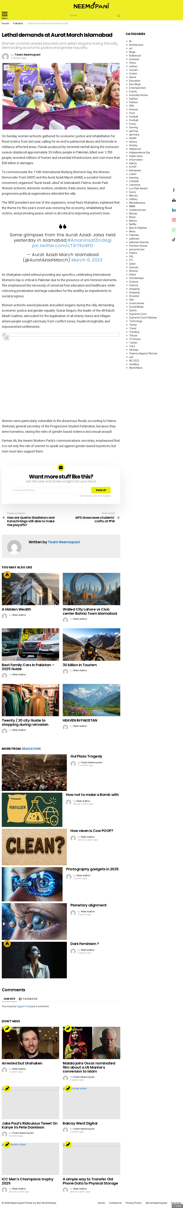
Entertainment (137, 87)
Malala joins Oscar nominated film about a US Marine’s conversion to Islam (89, 1067)
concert (133, 70)
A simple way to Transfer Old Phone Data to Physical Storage (90, 1181)
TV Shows (135, 339)
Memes (133, 195)
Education (31, 749)
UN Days (134, 349)
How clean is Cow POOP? (91, 830)
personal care (137, 249)
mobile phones (137, 209)
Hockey (133, 145)
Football (133, 120)
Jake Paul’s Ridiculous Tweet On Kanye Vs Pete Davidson (30, 1125)
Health (133, 138)
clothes (133, 66)
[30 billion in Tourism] (91, 644)
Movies (133, 213)
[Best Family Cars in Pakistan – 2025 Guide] (30, 644)
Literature (134, 184)
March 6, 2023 (87, 260)
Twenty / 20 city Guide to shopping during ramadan (25, 722)
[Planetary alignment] (34, 921)
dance (132, 77)
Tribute (133, 335)
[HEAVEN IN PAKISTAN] (91, 700)
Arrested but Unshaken (22, 1063)
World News (135, 367)
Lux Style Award (138, 188)
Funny (132, 123)
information (136, 159)
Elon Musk (135, 84)
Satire (132, 274)
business (134, 59)
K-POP (133, 166)
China (132, 62)
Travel (132, 328)
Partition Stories (138, 245)
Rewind (133, 270)
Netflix (132, 224)
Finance (133, 109)
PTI (131, 260)
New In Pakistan (138, 227)
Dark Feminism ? (84, 943)
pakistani (134, 238)
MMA (132, 206)
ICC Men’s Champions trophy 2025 (27, 1181)
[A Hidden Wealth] (30, 589)
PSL (131, 256)
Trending (7, 1028)
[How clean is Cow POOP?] (34, 847)
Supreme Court (138, 314)
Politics (133, 253)
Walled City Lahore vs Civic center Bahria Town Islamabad (90, 611)
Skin (131, 299)
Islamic (133, 163)
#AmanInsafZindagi (89, 240)
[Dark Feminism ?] (34, 960)
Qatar (132, 263)
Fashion (133, 102)
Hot (7, 574)
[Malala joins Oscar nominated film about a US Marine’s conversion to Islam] (91, 1043)
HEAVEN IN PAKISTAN (80, 720)
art (130, 48)
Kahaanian (135, 170)
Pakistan (134, 235)
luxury (132, 192)
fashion (133, 98)
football (133, 116)
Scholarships (136, 278)
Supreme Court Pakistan (143, 317)
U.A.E (132, 346)
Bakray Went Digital (80, 1123)
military (133, 199)
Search (118, 16)
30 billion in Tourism (80, 664)
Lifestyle (134, 181)
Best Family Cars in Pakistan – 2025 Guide (28, 667)
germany (134, 134)
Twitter (133, 342)
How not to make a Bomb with (92, 794)
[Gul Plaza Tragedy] (34, 772)
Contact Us (115, 1203)
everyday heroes (138, 95)
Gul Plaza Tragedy (86, 756)
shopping (134, 288)
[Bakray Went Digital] (91, 1103)
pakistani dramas (139, 242)
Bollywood (135, 55)
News (132, 231)
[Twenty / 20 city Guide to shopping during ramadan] (30, 700)
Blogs (132, 52)
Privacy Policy (134, 1203)
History (133, 141)
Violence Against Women (143, 353)
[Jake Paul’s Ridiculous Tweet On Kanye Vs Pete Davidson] (30, 1103)
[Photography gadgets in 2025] (32, 884)
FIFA (131, 105)
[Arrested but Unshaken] (30, 1043)
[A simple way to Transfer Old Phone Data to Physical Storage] (91, 1159)
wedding (134, 364)
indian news (136, 156)
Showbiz (134, 296)
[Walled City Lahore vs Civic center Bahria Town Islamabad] (91, 589)
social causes (136, 303)
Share (6, 67)
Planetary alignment (88, 905)
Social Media (136, 306)
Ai (130, 41)
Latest (132, 174)
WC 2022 (134, 360)
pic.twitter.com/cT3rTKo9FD (62, 245)
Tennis (133, 324)
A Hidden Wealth (16, 609)
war (131, 357)
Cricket (133, 73)
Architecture (136, 44)
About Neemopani (156, 1203)
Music (132, 217)
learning (133, 177)
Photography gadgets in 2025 (92, 869)
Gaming (133, 127)
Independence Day (139, 152)
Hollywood (135, 148)
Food (132, 113)
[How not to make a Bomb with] (32, 810)
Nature (133, 220)
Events (133, 91)
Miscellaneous (137, 202)
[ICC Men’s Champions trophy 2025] (30, 1159)
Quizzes (134, 267)
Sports (133, 310)
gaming (133, 131)
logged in (22, 1006)
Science (133, 281)
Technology (135, 321)
